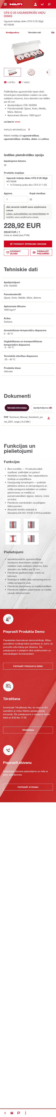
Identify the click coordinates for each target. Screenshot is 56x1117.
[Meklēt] (49, 4)
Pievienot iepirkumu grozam (30, 244)
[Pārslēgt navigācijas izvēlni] (5, 4)
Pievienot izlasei (15, 252)
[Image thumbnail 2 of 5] (31, 72)
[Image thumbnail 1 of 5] (12, 72)
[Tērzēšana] (18, 1113)
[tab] (12, 32)
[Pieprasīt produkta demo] (11, 1113)
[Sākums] (16, 4)
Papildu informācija (15, 129)
